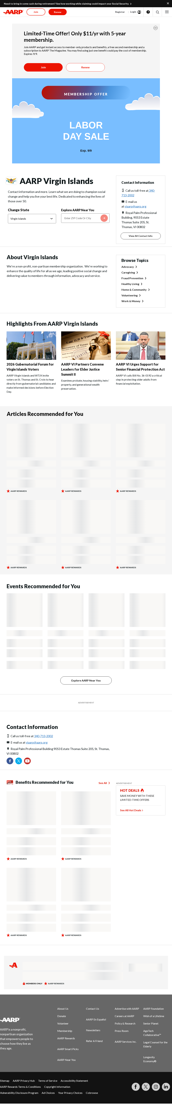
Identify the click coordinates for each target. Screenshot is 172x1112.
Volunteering (129, 295)
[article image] (31, 358)
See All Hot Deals (130, 810)
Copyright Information (57, 1086)
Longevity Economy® (149, 1059)
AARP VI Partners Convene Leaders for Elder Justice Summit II (82, 369)
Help (148, 12)
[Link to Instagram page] (156, 1087)
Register (120, 11)
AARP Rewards (66, 1038)
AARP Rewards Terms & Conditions (20, 1086)
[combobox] (85, 218)
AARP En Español (96, 1019)
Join (43, 67)
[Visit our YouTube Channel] (27, 761)
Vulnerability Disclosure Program (19, 1092)
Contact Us (92, 1008)
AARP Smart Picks (68, 1049)
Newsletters (93, 1030)
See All (103, 782)
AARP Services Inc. (125, 1041)
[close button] (155, 28)
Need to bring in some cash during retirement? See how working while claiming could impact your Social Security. (66, 3)
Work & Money (130, 301)
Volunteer (63, 1023)
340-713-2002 (43, 736)
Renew (85, 67)
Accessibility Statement (74, 1080)
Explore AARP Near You (77, 210)
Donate (61, 1016)
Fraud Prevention (132, 278)
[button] (157, 12)
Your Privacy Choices (70, 1092)
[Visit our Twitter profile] (18, 761)
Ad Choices (48, 1092)
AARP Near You (66, 1059)
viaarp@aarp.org (135, 206)
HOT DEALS (130, 790)
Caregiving (128, 272)
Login (133, 11)
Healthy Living (130, 283)
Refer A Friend (94, 1040)
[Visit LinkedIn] (166, 1087)
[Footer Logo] (18, 1019)
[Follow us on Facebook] (10, 761)
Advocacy (127, 266)
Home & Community (134, 289)
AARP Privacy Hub (24, 1080)
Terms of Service (47, 1080)
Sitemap (4, 1080)
